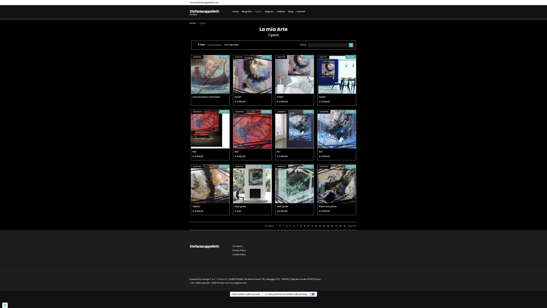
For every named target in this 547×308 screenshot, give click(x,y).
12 (316, 226)
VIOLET (238, 97)
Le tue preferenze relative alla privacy (286, 294)
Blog (290, 11)
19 (345, 226)
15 (328, 226)
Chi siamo (237, 246)
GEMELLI (196, 206)
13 (320, 226)
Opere (258, 11)
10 (308, 226)
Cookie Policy (239, 254)
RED (194, 151)
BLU (278, 151)
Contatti (300, 11)
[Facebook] (225, 2)
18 (340, 226)
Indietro (270, 226)
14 (324, 226)
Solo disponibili (231, 44)
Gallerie (281, 11)
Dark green (240, 206)
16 (332, 226)
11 (312, 226)
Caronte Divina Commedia (206, 97)
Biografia (247, 11)
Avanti (351, 226)
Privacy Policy (239, 250)
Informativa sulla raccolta (246, 294)
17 (336, 226)
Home (235, 11)
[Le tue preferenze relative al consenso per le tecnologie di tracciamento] (5, 305)
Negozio (269, 11)
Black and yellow (328, 206)
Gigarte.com (240, 282)
